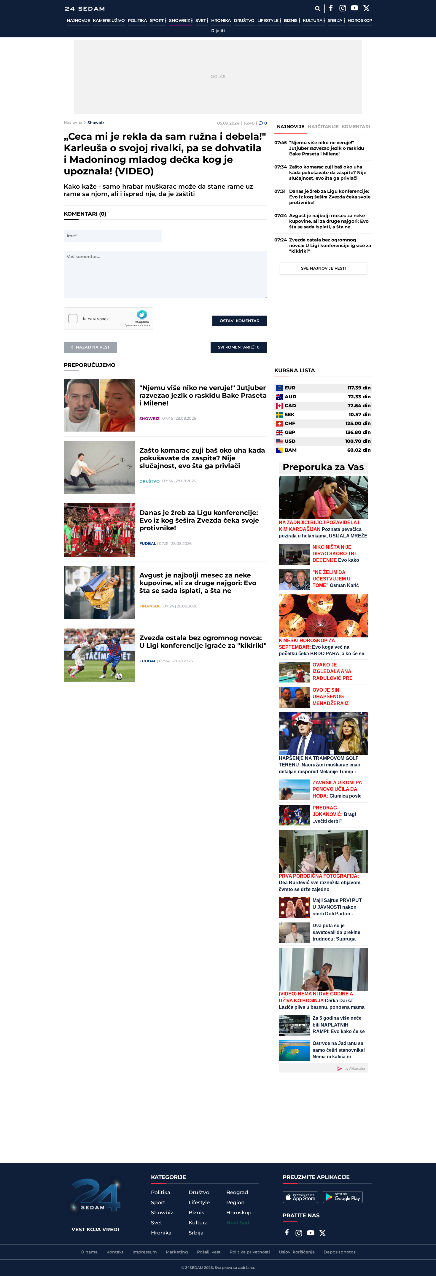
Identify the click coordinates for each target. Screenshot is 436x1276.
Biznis (291, 20)
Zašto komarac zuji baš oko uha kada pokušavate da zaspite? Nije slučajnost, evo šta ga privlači (202, 458)
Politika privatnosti (250, 1252)
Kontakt (115, 1252)
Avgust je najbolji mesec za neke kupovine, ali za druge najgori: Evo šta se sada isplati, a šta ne (197, 583)
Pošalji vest (209, 1252)
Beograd (237, 1193)
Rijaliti (218, 31)
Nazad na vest (93, 347)
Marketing (177, 1252)
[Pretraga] (317, 8)
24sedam (194, 1268)
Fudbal (147, 543)
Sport (157, 20)
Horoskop (360, 20)
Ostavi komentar (240, 321)
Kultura (313, 20)
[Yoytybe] (354, 8)
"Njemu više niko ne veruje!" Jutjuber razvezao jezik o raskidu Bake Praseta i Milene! (203, 396)
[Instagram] (342, 8)
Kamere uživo (109, 20)
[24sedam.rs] (84, 9)
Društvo (244, 20)
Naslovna (73, 122)
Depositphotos (340, 1252)
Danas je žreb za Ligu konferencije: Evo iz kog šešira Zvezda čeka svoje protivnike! (199, 520)
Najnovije (78, 20)
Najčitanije (323, 126)
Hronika (221, 20)
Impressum (145, 1252)
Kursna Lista (294, 371)
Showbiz (180, 20)
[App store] (300, 1197)
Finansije (150, 606)
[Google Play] (343, 1197)
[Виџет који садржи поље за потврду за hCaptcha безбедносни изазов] (108, 318)
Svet (201, 20)
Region (235, 1203)
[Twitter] (366, 8)
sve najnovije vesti (323, 268)
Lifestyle (268, 20)
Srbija (335, 20)
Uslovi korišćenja (297, 1252)
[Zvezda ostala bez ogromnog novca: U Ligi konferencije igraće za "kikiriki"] (99, 655)
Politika (137, 20)
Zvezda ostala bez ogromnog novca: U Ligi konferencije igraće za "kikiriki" (203, 642)
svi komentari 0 (239, 347)
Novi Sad (237, 1223)
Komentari (356, 126)
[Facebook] (330, 8)
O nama (89, 1252)
